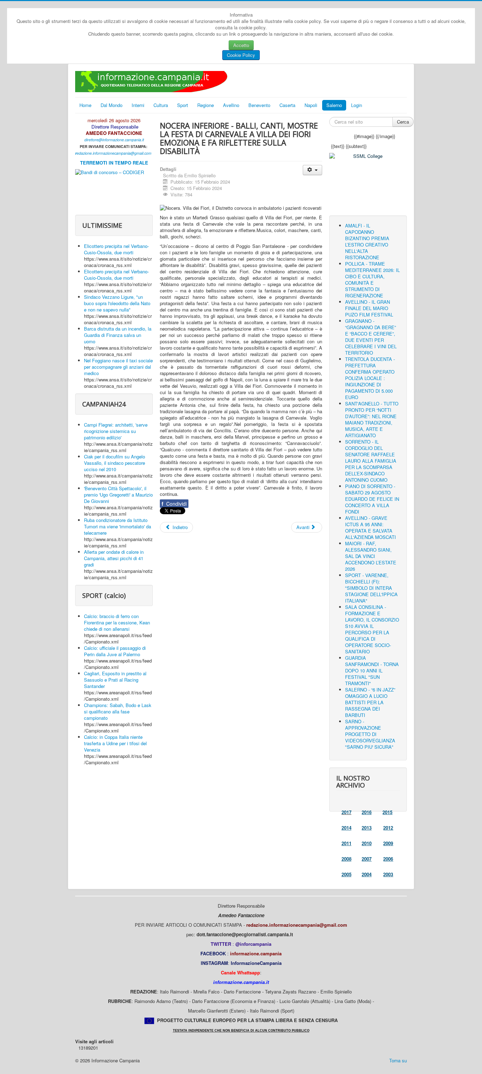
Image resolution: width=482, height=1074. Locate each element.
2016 (367, 812)
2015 (387, 812)
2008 (346, 858)
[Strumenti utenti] (312, 170)
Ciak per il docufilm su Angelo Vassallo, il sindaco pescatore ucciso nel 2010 (114, 463)
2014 (346, 827)
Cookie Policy (241, 55)
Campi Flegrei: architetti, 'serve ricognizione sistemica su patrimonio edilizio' (115, 431)
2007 (367, 858)
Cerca (403, 121)
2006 (388, 858)
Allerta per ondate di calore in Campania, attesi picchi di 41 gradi (114, 558)
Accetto (241, 45)
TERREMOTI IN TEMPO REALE (114, 162)
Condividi (174, 503)
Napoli (311, 105)
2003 (388, 874)
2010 (367, 843)
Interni (138, 105)
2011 (346, 843)
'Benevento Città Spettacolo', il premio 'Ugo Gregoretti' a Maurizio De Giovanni (118, 494)
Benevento (259, 105)
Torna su (398, 1060)
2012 (388, 827)
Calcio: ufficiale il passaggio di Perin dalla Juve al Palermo (115, 651)
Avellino (231, 105)
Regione (205, 105)
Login (356, 105)
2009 (388, 843)
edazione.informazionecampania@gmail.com (114, 153)
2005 (346, 874)
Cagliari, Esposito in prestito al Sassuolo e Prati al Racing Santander (115, 679)
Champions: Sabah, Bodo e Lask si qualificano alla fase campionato (117, 711)
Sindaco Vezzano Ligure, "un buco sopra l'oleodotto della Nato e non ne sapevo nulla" (117, 303)
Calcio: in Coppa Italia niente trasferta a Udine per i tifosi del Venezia (115, 743)
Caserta (287, 105)
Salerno (334, 105)
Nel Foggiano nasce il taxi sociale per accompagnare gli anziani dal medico (118, 366)
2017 (346, 812)
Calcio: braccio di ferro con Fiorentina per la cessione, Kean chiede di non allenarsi (117, 622)
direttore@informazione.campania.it (114, 139)
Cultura (160, 105)
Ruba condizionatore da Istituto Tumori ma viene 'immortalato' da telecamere (117, 526)
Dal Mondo (111, 105)
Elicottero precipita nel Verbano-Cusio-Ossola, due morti (116, 249)
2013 (367, 827)
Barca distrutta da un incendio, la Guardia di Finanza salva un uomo (117, 335)
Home (85, 105)
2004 (367, 874)
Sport (182, 105)
